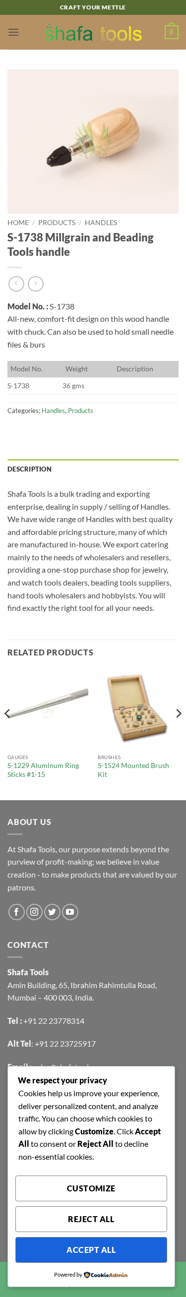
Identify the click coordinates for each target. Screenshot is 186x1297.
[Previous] (8, 733)
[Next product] (16, 284)
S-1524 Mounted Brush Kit (133, 770)
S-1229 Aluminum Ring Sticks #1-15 (43, 770)
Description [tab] (29, 469)
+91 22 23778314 (53, 1020)
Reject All (91, 1219)
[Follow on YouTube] (70, 912)
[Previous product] (35, 284)
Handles (101, 223)
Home (18, 223)
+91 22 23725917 (65, 1043)
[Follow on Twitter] (52, 912)
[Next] (178, 733)
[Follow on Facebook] (16, 912)
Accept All (91, 1249)
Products (56, 223)
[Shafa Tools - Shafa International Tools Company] (93, 32)
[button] (13, 32)
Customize (91, 1188)
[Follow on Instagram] (34, 912)
